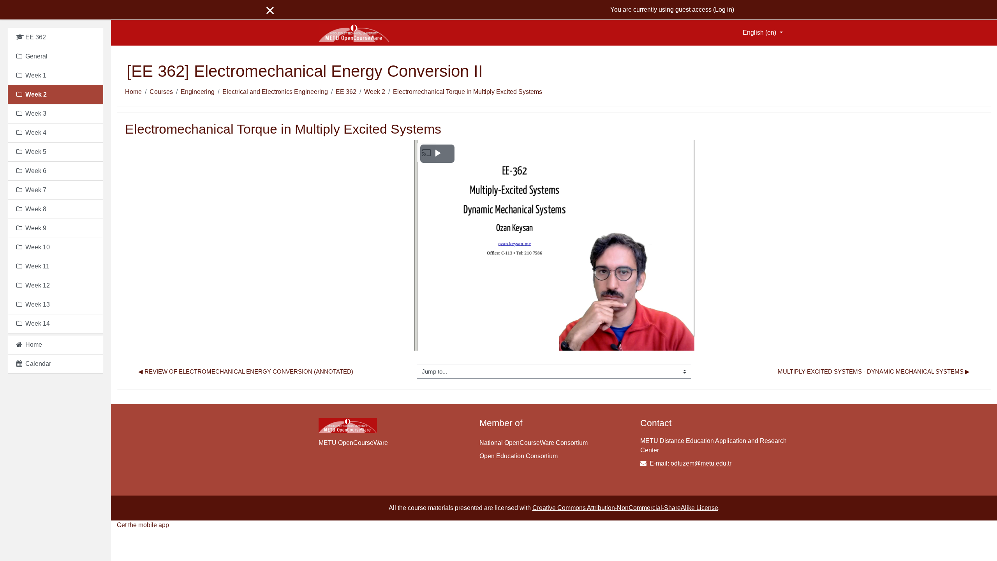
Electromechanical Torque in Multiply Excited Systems (467, 91)
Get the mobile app (143, 525)
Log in (723, 9)
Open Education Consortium (518, 456)
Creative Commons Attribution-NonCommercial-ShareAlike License (625, 508)
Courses (161, 91)
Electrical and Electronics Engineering (275, 91)
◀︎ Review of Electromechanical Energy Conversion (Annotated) (245, 371)
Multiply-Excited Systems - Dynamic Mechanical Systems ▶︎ (874, 371)
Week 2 (374, 91)
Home (133, 91)
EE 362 (346, 91)
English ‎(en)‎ (760, 32)
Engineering (198, 91)
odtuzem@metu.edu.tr (701, 463)
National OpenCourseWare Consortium (533, 442)
